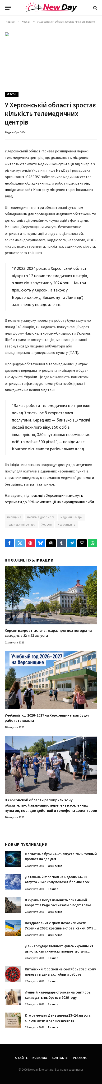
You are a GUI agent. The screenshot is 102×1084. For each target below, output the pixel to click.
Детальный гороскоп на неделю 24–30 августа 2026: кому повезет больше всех (57, 880)
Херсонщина (66, 524)
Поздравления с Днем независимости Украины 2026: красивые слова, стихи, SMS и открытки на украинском (60, 928)
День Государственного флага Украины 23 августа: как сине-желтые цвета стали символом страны (59, 951)
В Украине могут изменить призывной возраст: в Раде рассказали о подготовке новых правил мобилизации (58, 905)
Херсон (12, 94)
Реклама (80, 1058)
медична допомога (41, 517)
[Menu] (8, 7)
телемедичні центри (21, 524)
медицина (14, 517)
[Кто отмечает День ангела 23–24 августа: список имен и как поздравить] (13, 1020)
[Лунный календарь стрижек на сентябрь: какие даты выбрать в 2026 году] (13, 997)
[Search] (94, 7)
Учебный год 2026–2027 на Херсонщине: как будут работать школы (47, 718)
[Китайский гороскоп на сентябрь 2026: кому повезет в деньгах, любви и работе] (13, 974)
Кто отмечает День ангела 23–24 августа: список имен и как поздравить (58, 1018)
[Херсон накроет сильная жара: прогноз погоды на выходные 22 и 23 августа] (51, 595)
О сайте (21, 1058)
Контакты (60, 1058)
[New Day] (51, 8)
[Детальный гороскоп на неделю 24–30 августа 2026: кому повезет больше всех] (13, 882)
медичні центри (71, 517)
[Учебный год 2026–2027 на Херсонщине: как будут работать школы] (51, 680)
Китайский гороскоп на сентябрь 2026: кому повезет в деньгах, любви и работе (60, 972)
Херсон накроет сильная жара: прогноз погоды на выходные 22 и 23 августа (48, 633)
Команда (39, 1058)
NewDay (62, 170)
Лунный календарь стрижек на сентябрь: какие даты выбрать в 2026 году (58, 995)
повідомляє (14, 189)
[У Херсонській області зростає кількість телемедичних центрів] (51, 58)
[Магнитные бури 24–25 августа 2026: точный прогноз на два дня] (13, 859)
